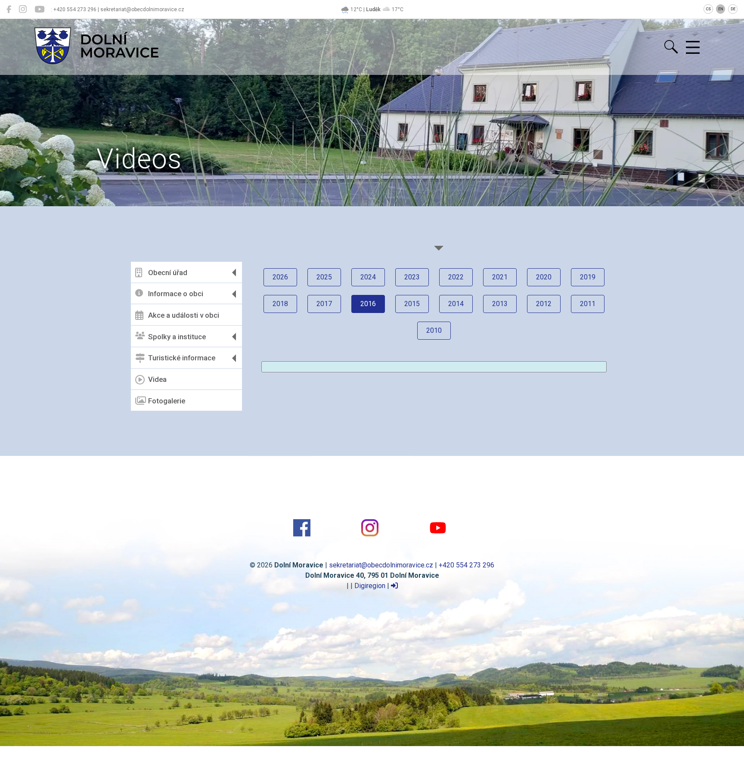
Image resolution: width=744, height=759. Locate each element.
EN (720, 9)
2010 (434, 330)
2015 (412, 304)
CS (708, 9)
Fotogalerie (166, 401)
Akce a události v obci (183, 315)
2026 (280, 277)
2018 (280, 304)
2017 (324, 304)
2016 (368, 304)
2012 (544, 304)
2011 (587, 304)
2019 (587, 277)
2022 (456, 277)
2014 (456, 304)
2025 (324, 277)
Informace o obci (175, 293)
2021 (500, 277)
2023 (412, 277)
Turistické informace (181, 357)
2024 (368, 277)
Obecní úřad (167, 272)
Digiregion (369, 586)
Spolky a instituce (177, 336)
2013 (500, 304)
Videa (157, 379)
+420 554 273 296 (466, 565)
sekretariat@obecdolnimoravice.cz (381, 565)
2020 (544, 277)
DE (733, 9)
